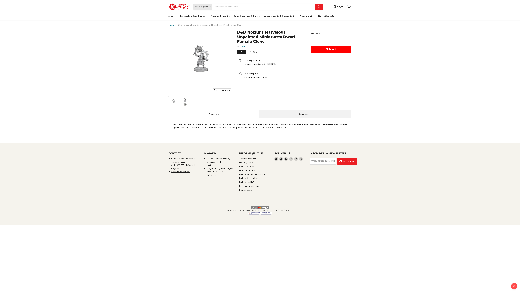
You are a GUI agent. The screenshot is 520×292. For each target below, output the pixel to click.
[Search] (319, 7)
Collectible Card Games (193, 16)
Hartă (209, 165)
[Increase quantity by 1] (334, 39)
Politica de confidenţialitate (252, 174)
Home (171, 25)
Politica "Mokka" (246, 182)
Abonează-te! (347, 161)
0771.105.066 (177, 158)
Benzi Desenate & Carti (246, 16)
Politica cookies (246, 190)
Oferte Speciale (326, 16)
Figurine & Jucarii (219, 16)
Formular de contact (180, 171)
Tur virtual (211, 175)
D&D (242, 46)
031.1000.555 (177, 165)
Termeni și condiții (247, 158)
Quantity (315, 33)
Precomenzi (306, 16)
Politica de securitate (249, 178)
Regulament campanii (249, 186)
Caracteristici (305, 114)
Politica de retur (246, 166)
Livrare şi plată (246, 162)
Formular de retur (247, 170)
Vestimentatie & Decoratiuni (279, 16)
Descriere (214, 114)
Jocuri (172, 16)
